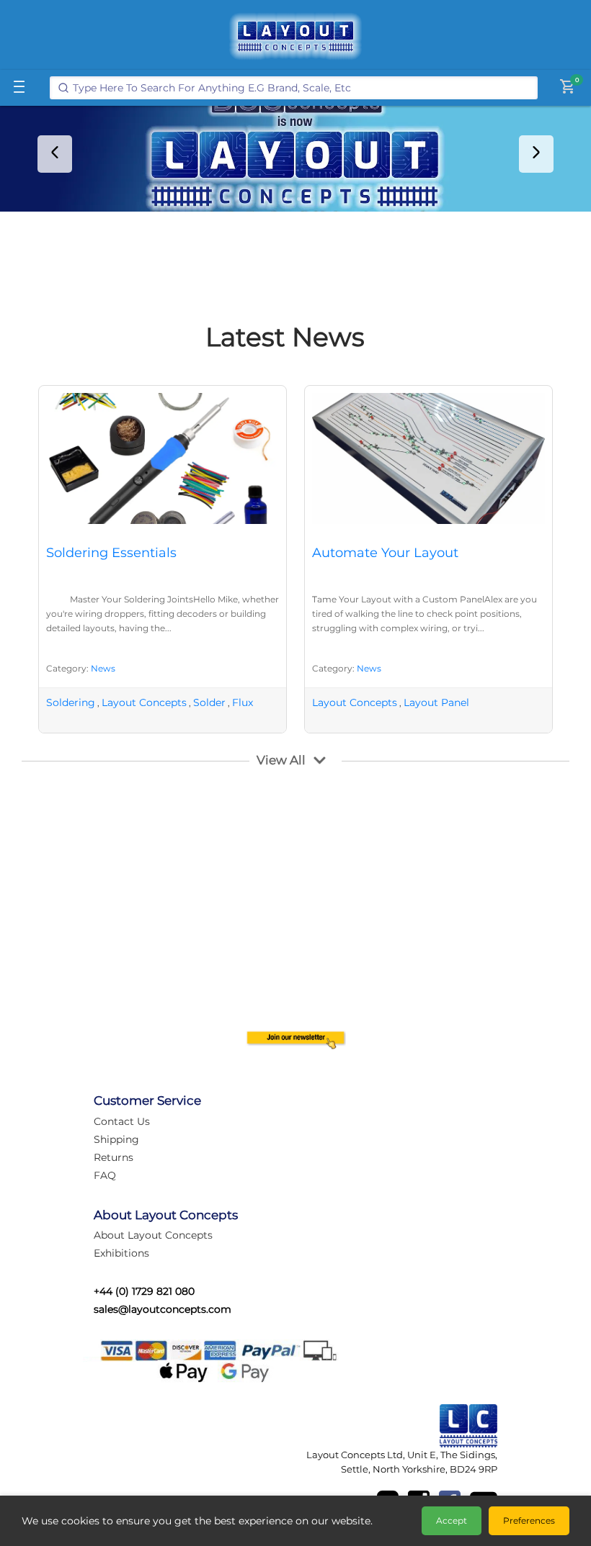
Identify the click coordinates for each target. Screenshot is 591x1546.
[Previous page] (54, 154)
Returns (113, 1157)
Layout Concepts (144, 702)
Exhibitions (121, 1253)
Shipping (116, 1139)
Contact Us (122, 1121)
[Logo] (295, 36)
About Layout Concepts (153, 1235)
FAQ (105, 1175)
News (103, 668)
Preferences (529, 1520)
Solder (209, 702)
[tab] (285, 199)
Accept (451, 1520)
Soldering (70, 702)
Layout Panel (436, 702)
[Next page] (536, 154)
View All (281, 760)
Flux (242, 702)
